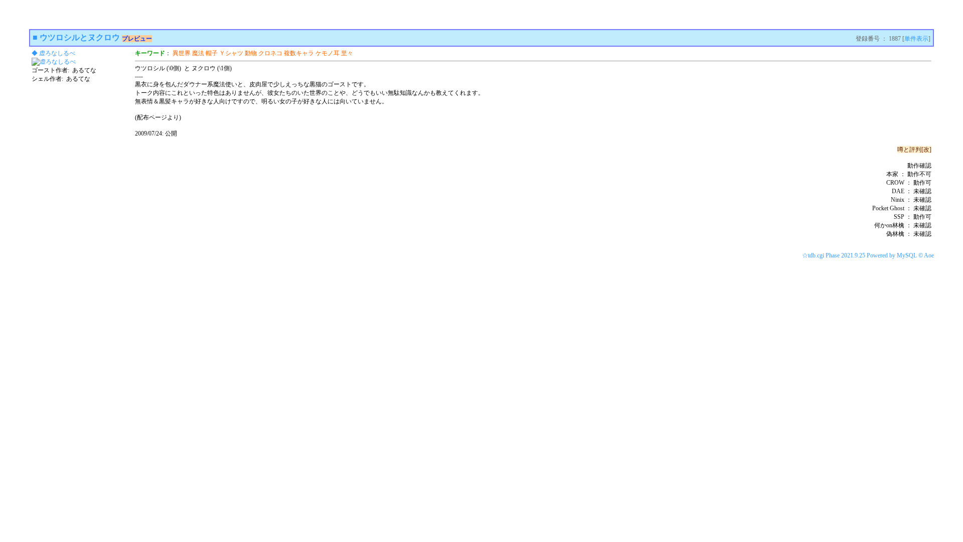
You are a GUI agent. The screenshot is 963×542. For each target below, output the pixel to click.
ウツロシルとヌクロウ (80, 37)
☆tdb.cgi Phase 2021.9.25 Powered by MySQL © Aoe (868, 255)
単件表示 (916, 38)
